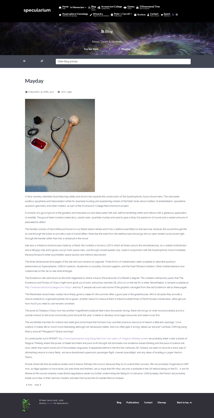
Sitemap (162, 402)
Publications (132, 402)
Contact (148, 402)
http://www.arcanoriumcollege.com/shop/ (48, 287)
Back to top (183, 402)
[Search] (173, 14)
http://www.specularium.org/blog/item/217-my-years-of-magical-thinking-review (103, 338)
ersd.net (50, 403)
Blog (119, 402)
